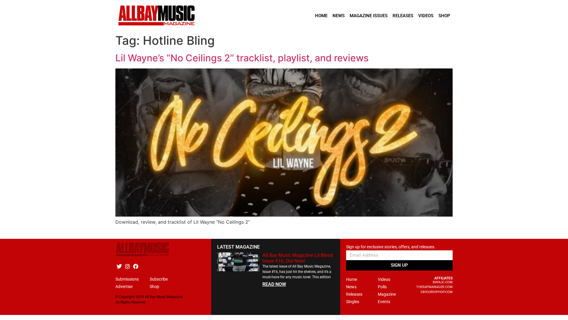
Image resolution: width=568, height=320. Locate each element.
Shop (444, 15)
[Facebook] (135, 266)
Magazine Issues (369, 15)
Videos (425, 15)
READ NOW (274, 284)
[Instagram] (127, 266)
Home (321, 15)
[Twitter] (119, 266)
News (339, 15)
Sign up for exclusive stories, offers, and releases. (390, 247)
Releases (403, 15)
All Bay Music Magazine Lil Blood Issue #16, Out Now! (297, 258)
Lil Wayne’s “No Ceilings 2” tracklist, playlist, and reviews (242, 58)
